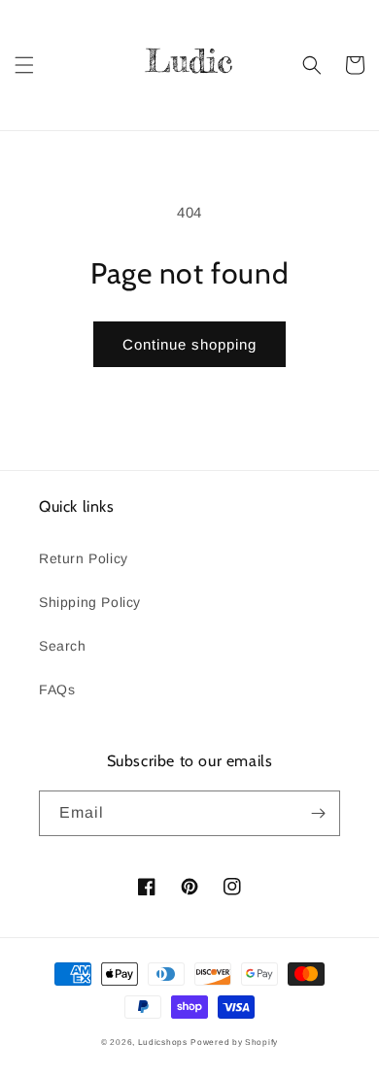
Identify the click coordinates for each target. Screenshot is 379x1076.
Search (62, 646)
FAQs (57, 689)
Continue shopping (189, 344)
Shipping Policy (90, 602)
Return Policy (83, 558)
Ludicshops (163, 1042)
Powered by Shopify (234, 1042)
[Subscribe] (317, 813)
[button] (24, 65)
